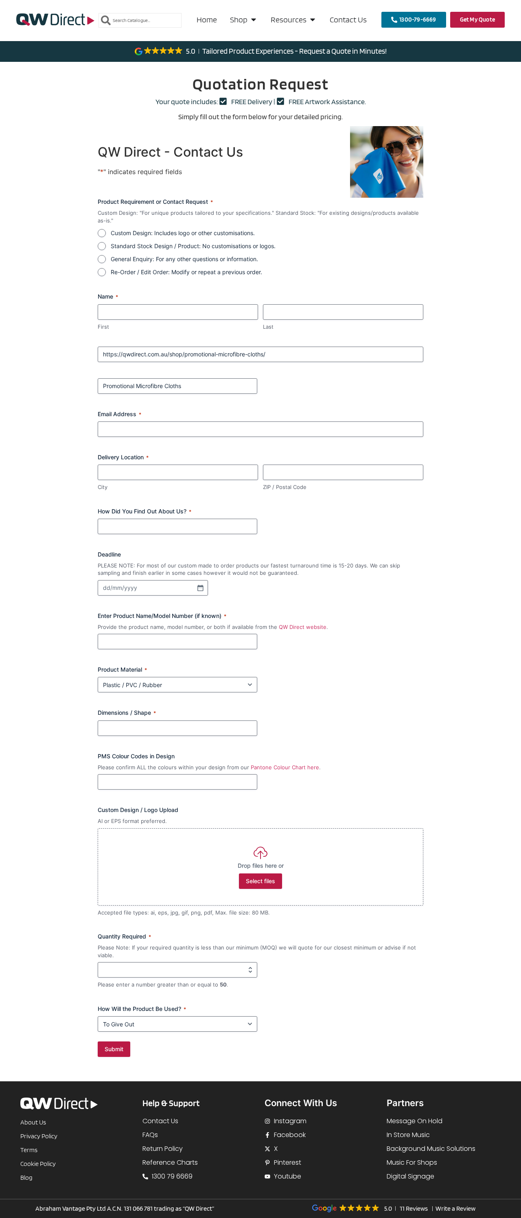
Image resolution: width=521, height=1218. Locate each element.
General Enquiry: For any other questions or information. (184, 258)
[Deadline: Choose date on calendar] (200, 587)
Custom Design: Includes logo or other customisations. (183, 232)
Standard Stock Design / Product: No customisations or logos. (193, 245)
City (102, 487)
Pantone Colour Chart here (285, 767)
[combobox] (140, 20)
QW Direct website (302, 627)
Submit (114, 1049)
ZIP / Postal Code (284, 487)
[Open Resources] (313, 19)
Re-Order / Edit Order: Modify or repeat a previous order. (186, 271)
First (103, 326)
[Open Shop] (254, 19)
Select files (260, 880)
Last (268, 326)
